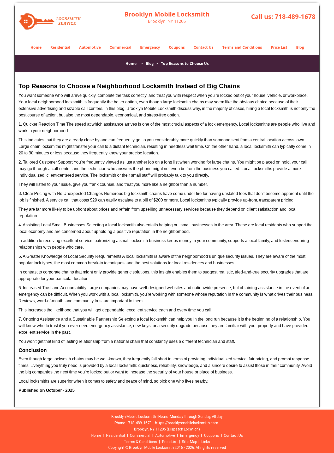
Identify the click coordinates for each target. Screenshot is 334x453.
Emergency (150, 47)
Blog (300, 47)
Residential (60, 47)
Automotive (90, 47)
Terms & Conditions (140, 442)
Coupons (177, 47)
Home (36, 47)
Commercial (120, 47)
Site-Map (189, 442)
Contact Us (203, 47)
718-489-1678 (295, 16)
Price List (279, 47)
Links (205, 442)
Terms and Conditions (242, 47)
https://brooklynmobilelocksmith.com (186, 423)
